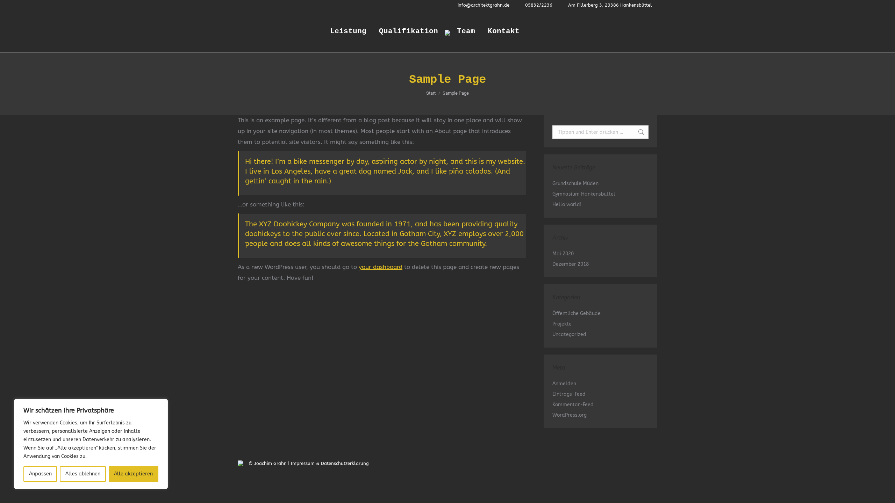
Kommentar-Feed (573, 405)
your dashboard (380, 266)
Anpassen (40, 474)
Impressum (303, 463)
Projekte (562, 324)
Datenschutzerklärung (345, 463)
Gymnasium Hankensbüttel (583, 194)
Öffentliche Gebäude (576, 313)
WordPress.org (569, 415)
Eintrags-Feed (569, 394)
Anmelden (564, 384)
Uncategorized (569, 334)
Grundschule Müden (575, 184)
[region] (91, 444)
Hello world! (566, 204)
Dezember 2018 (570, 264)
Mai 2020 (563, 254)
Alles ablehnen (82, 474)
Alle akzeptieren (133, 474)
